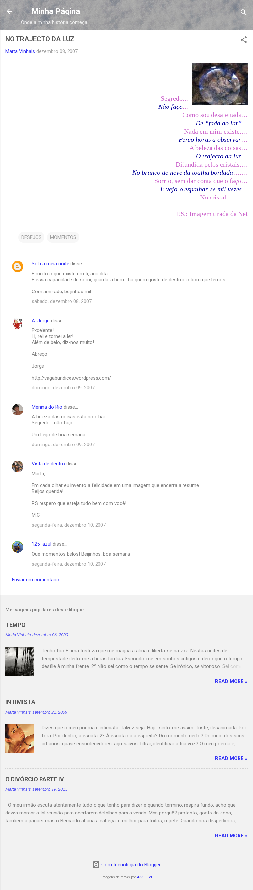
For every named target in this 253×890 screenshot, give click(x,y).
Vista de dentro (48, 464)
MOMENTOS (63, 237)
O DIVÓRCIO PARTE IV (34, 779)
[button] (244, 41)
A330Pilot (144, 877)
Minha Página (55, 11)
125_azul (41, 544)
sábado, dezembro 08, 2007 (62, 301)
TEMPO (15, 624)
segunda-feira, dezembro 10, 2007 (69, 525)
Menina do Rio (47, 407)
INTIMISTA (20, 701)
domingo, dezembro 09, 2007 (63, 388)
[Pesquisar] (244, 13)
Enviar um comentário (35, 580)
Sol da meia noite (50, 264)
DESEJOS (31, 237)
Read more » (231, 681)
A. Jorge (41, 320)
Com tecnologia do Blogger (130, 865)
